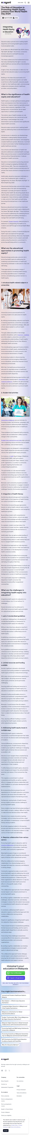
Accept (6, 1130)
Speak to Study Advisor (17, 978)
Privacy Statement (21, 1089)
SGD (20, 2)
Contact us (4, 1084)
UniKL (11, 456)
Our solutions (20, 1081)
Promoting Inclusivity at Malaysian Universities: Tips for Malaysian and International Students (15, 1034)
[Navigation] (28, 2)
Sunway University (14, 221)
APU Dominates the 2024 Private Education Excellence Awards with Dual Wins (14, 1040)
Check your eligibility (6, 1115)
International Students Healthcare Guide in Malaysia (14, 996)
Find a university (5, 1096)
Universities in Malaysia (7, 420)
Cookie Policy (14, 1125)
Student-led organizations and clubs (11, 440)
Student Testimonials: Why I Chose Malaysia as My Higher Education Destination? (15, 1018)
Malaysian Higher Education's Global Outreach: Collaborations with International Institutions (15, 1023)
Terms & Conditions (16, 1127)
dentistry (20, 335)
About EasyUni (4, 1081)
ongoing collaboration (7, 845)
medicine (26, 335)
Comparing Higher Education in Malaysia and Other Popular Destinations (14, 1007)
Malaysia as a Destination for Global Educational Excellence (12, 1012)
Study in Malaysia (5, 1112)
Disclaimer (19, 1096)
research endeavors (6, 381)
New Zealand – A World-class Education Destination (13, 1001)
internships (22, 379)
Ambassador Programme (7, 1087)
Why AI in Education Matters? (10, 1045)
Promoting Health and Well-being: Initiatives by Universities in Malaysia (15, 1029)
